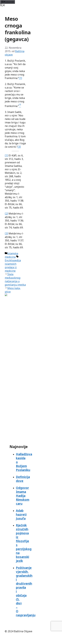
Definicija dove (23, 479)
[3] (19, 146)
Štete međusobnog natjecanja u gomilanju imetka (15, 279)
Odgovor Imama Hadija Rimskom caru (22, 496)
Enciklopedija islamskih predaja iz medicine (13, 266)
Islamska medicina (11, 255)
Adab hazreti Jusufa (21, 514)
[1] (20, 78)
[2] (6, 213)
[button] (2, 5)
